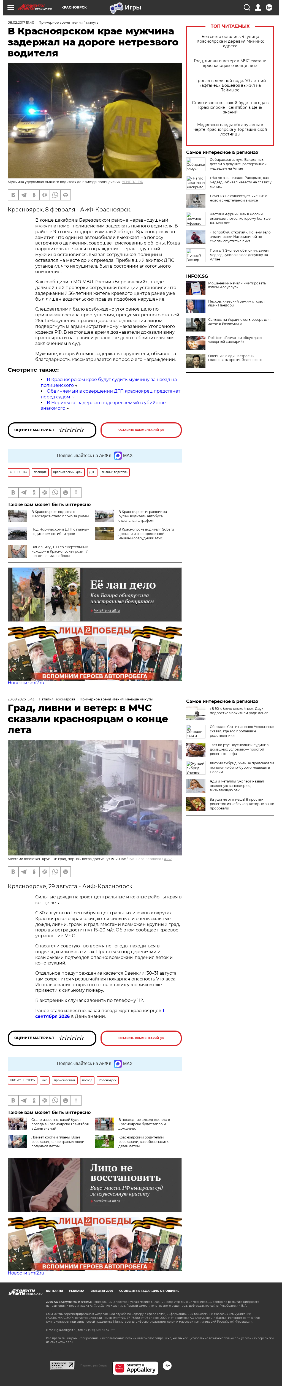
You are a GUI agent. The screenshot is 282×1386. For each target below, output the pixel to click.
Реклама (76, 1291)
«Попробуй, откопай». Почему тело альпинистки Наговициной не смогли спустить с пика (240, 236)
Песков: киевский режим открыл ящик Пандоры (236, 303)
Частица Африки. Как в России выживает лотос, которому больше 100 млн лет (240, 218)
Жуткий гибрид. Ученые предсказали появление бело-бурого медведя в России (242, 767)
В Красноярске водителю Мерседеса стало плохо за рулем (60, 514)
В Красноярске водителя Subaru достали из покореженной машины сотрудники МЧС (146, 533)
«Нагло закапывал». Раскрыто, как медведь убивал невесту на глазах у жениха (241, 182)
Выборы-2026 (102, 1291)
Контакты (54, 1291)
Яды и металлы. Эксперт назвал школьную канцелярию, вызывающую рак (237, 785)
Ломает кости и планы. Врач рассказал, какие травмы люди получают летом (57, 1141)
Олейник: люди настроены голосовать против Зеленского (235, 358)
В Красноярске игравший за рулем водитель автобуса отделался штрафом (142, 516)
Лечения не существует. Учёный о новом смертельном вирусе (238, 198)
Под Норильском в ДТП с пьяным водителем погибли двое (60, 531)
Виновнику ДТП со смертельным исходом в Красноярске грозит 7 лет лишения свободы (59, 551)
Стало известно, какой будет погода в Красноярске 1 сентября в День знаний (230, 107)
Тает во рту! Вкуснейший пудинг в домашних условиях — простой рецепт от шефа (239, 749)
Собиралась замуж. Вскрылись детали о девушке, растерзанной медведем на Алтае (238, 163)
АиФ (168, 859)
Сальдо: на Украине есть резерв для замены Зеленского (239, 321)
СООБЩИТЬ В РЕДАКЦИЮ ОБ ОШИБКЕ (149, 1291)
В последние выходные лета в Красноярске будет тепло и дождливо (144, 1124)
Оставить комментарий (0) (141, 430)
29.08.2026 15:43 (21, 699)
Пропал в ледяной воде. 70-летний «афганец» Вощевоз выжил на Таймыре (230, 85)
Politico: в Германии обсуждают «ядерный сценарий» (235, 340)
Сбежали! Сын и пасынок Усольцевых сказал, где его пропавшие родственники (242, 731)
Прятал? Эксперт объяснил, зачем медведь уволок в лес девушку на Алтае (239, 254)
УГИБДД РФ (132, 182)
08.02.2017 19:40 (21, 22)
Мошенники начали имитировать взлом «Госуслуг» (237, 285)
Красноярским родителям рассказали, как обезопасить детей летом (143, 1141)
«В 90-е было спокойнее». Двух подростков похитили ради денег (239, 710)
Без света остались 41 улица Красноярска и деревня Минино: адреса (230, 41)
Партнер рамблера (93, 1365)
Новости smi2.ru (26, 682)
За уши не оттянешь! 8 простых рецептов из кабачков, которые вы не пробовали (242, 803)
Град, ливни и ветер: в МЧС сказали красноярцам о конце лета (230, 63)
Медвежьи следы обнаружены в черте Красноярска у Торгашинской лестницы (230, 130)
